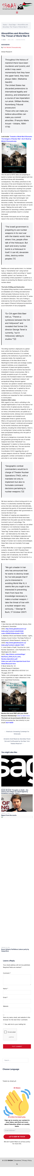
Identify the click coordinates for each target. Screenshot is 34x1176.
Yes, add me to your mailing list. (15, 1024)
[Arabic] (3, 1073)
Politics (23, 39)
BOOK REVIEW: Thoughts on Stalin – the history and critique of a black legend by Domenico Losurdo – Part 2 (14, 791)
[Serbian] (14, 1073)
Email (5, 997)
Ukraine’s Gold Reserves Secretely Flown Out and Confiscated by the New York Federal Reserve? (17, 741)
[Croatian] (7, 1073)
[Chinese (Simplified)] (5, 1073)
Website (5, 1006)
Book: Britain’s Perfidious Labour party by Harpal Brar (15, 950)
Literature (18, 39)
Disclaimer (17, 1160)
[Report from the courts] (17, 803)
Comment (7, 973)
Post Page (12, 24)
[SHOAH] (17, 5)
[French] (10, 1073)
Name (5, 988)
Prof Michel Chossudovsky (12, 47)
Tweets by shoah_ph (9, 1081)
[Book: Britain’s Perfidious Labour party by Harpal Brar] (17, 881)
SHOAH (4, 39)
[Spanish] (15, 1073)
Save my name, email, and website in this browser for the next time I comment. (16, 1019)
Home (5, 24)
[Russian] (12, 1073)
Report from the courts (8, 815)
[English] (8, 1073)
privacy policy (25, 1142)
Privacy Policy (27, 1160)
